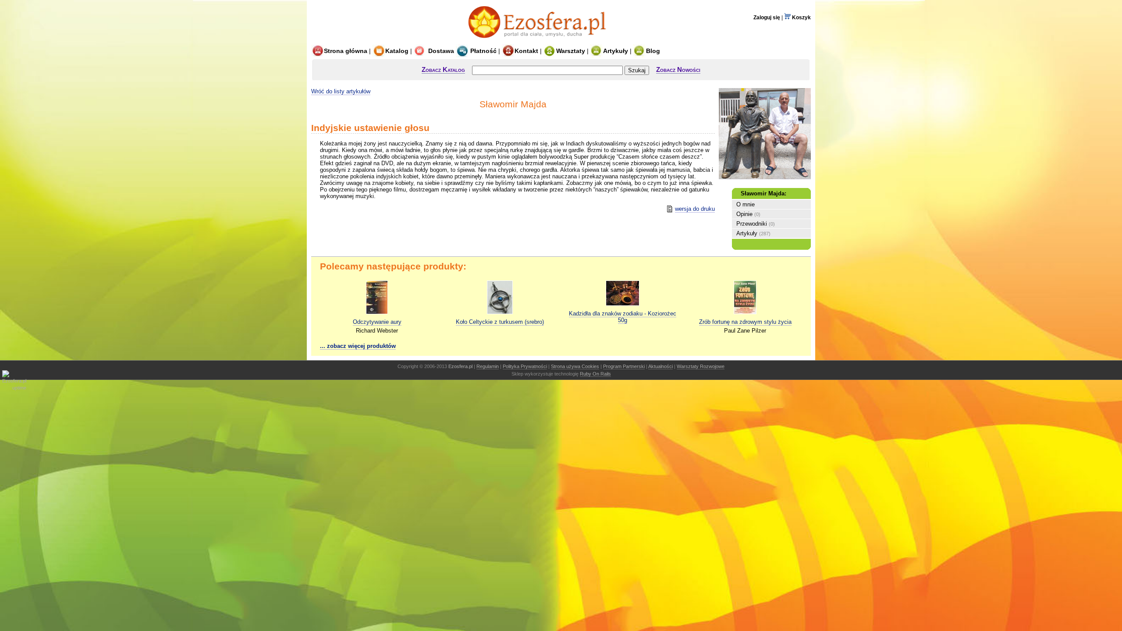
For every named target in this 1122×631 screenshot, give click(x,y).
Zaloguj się (766, 17)
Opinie (744, 214)
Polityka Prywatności (525, 366)
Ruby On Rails (595, 373)
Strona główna (345, 50)
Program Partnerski (624, 366)
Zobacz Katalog (443, 69)
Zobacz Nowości (678, 69)
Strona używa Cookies (575, 366)
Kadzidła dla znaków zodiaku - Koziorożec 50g (622, 316)
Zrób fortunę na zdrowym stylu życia (745, 322)
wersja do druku (695, 209)
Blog (653, 50)
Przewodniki (751, 223)
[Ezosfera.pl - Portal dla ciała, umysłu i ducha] (539, 40)
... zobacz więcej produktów (358, 346)
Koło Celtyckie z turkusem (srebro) (500, 322)
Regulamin (487, 366)
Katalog (396, 50)
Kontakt (526, 50)
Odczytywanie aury (377, 322)
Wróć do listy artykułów (340, 91)
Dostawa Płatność (461, 50)
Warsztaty (570, 50)
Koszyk (801, 17)
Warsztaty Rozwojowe (700, 366)
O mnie (745, 204)
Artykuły (615, 50)
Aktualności (660, 366)
